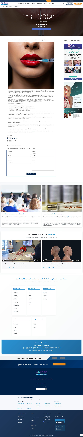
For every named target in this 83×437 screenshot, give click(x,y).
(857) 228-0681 (47, 419)
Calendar (62, 358)
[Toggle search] (64, 3)
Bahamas (15, 330)
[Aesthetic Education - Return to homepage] (4, 3)
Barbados (15, 333)
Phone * (9, 155)
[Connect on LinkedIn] (60, 416)
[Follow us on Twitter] (57, 416)
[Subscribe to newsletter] (46, 389)
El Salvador (46, 295)
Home (1, 6)
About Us (32, 420)
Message (33, 160)
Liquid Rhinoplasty (29, 406)
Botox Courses (56, 220)
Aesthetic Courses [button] (21, 3)
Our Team (32, 422)
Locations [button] (45, 3)
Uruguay (30, 296)
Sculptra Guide (38, 405)
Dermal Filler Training (21, 417)
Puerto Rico (15, 323)
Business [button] (33, 3)
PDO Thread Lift (20, 419)
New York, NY (16, 292)
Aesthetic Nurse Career (57, 403)
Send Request (31, 173)
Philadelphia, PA (16, 305)
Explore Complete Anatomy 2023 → (49, 267)
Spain (35, 324)
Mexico (45, 290)
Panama (45, 296)
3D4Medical (51, 234)
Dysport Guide (19, 405)
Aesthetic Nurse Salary (57, 405)
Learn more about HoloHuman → (8, 267)
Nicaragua (45, 293)
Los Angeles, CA (16, 293)
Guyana (30, 304)
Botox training (69, 216)
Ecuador (30, 293)
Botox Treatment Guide (21, 403)
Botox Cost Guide (29, 408)
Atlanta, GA (15, 295)
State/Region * (10, 160)
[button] (65, 62)
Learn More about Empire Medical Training (41, 29)
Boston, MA (15, 290)
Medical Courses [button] (28, 3)
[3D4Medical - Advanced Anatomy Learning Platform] (73, 100)
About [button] (53, 3)
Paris (35, 323)
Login (58, 419)
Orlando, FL (15, 304)
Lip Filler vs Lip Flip (47, 403)
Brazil (30, 301)
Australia (35, 326)
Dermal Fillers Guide (29, 403)
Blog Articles (20, 422)
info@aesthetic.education (47, 422)
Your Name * (10, 151)
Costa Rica (45, 299)
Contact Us (54, 358)
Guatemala (45, 301)
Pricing (50, 3)
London (35, 327)
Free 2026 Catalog (33, 425)
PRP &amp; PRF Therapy (48, 406)
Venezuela (30, 290)
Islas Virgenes (16, 324)
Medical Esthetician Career (58, 406)
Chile (29, 299)
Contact (49, 434)
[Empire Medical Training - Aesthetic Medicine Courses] (73, 62)
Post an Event (60, 422)
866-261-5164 (42, 26)
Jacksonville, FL (16, 311)
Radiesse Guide (47, 405)
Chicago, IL (15, 301)
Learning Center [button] (39, 3)
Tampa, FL (15, 308)
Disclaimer (32, 428)
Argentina (30, 298)
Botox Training (7, 217)
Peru (29, 292)
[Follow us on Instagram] (59, 416)
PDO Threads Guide (38, 406)
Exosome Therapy (20, 408)
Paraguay (30, 295)
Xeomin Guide (28, 405)
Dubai (35, 321)
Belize (45, 298)
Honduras (45, 292)
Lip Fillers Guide (38, 403)
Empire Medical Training (41, 24)
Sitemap (51, 434)
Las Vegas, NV (16, 296)
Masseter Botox (20, 406)
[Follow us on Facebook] (55, 416)
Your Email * (34, 151)
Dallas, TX (15, 298)
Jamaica (15, 327)
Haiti (14, 321)
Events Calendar (5, 6)
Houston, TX (16, 302)
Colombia (30, 302)
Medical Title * (34, 155)
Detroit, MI (15, 299)
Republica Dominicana (17, 326)
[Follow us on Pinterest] (62, 416)
